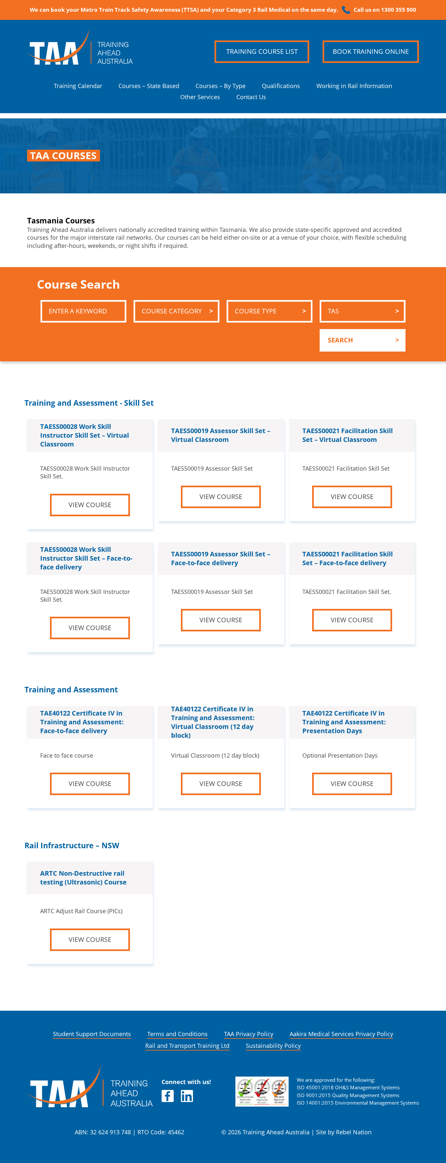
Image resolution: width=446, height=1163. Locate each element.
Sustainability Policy (273, 1045)
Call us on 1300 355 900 (385, 10)
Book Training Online (371, 51)
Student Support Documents (92, 1034)
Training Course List (262, 51)
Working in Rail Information (354, 86)
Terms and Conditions (177, 1034)
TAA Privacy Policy (248, 1034)
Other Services (200, 97)
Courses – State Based (149, 86)
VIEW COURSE (90, 505)
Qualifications (281, 86)
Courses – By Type (221, 86)
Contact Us (251, 97)
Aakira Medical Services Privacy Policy (341, 1034)
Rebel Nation (354, 1132)
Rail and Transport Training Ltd (187, 1045)
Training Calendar (78, 86)
